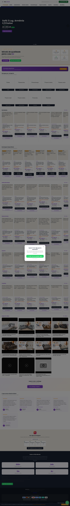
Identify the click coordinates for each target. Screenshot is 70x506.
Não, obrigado (35, 258)
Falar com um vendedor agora (35, 256)
